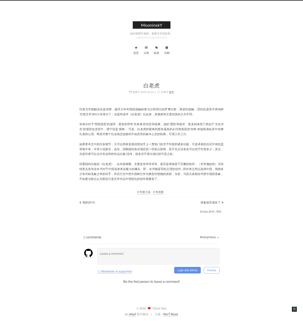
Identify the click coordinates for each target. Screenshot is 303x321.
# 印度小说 (143, 192)
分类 (146, 53)
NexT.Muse (170, 314)
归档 (167, 53)
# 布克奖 (158, 192)
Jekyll (132, 314)
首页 (136, 53)
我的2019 (88, 202)
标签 (156, 53)
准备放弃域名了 (210, 202)
